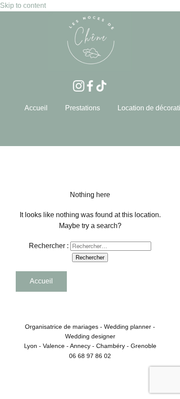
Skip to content (23, 5)
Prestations (82, 108)
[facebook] (90, 86)
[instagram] (78, 86)
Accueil (36, 108)
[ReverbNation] (101, 86)
